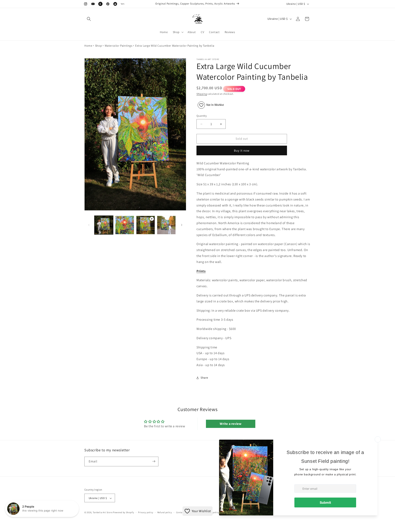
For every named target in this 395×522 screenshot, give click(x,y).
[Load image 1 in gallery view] (103, 225)
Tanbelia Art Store (103, 512)
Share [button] (204, 378)
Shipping (201, 93)
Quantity (201, 116)
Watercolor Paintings (118, 45)
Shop (98, 45)
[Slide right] (181, 224)
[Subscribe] (153, 461)
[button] (88, 18)
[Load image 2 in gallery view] (124, 225)
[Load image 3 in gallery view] (166, 225)
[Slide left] (88, 224)
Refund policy (164, 512)
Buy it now (242, 150)
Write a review (230, 424)
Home (88, 45)
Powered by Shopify (123, 512)
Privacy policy (145, 512)
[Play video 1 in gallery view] (145, 225)
